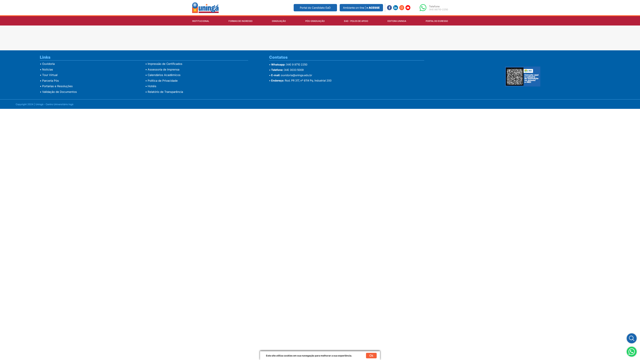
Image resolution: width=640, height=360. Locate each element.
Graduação (279, 21)
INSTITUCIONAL (200, 21)
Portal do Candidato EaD (315, 7)
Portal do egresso (437, 21)
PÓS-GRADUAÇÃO (315, 21)
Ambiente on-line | (361, 7)
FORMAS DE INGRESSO (240, 21)
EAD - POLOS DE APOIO (356, 21)
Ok (371, 355)
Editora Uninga (397, 21)
